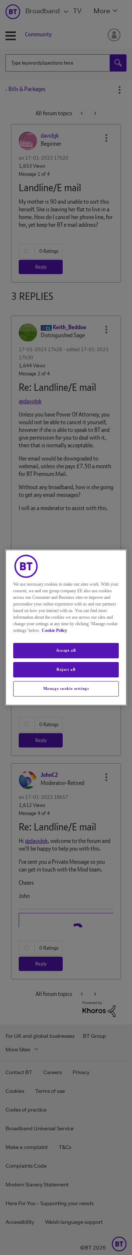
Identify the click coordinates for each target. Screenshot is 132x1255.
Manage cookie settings (66, 688)
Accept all (66, 650)
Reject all (66, 669)
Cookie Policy (54, 630)
